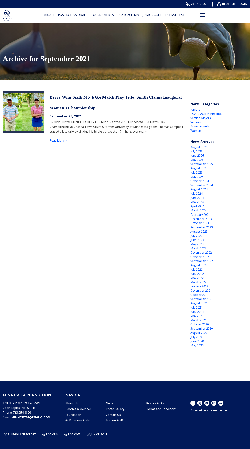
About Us (71, 403)
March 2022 (198, 282)
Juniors (195, 109)
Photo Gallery (115, 409)
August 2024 (199, 189)
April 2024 (197, 206)
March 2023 (198, 248)
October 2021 (199, 295)
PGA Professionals (72, 15)
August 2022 (199, 265)
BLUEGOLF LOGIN (234, 4)
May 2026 (197, 160)
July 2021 (196, 307)
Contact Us (113, 415)
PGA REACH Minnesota (206, 114)
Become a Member (78, 409)
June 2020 (197, 341)
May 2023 (197, 244)
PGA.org (52, 434)
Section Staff (114, 420)
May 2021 (197, 316)
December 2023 (201, 219)
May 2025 (197, 177)
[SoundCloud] (220, 403)
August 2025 (199, 168)
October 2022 (199, 257)
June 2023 (197, 240)
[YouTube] (206, 403)
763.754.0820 (199, 4)
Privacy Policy (155, 403)
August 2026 (199, 147)
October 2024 (199, 181)
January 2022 (199, 286)
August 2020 (199, 333)
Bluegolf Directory (22, 434)
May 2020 (197, 345)
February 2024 (200, 215)
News (109, 403)
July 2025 (196, 172)
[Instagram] (213, 403)
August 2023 (199, 231)
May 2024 (197, 202)
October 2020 (199, 324)
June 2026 (197, 156)
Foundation (73, 415)
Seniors (195, 122)
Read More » (58, 140)
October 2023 (199, 223)
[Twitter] (199, 403)
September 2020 (201, 328)
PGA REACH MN (128, 15)
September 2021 (201, 299)
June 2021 (197, 312)
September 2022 (201, 261)
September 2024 (201, 185)
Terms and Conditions (161, 409)
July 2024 (196, 193)
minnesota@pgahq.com (31, 417)
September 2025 (201, 164)
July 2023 (196, 236)
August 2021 (199, 303)
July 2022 (196, 269)
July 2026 (196, 151)
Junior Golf (152, 15)
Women (195, 131)
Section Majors (200, 118)
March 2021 (198, 320)
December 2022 (201, 253)
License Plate (175, 15)
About (49, 15)
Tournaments (102, 15)
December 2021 (201, 291)
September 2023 (201, 227)
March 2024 (198, 210)
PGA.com (74, 434)
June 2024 (197, 198)
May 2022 (197, 278)
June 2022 (197, 274)
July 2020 (196, 337)
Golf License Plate (77, 420)
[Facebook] (192, 403)
